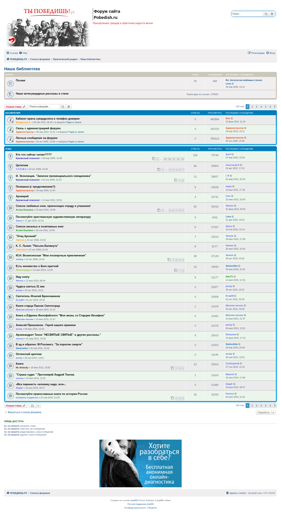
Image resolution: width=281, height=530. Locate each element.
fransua (230, 393)
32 (178, 159)
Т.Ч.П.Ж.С (21, 169)
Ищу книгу (22, 276)
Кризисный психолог (28, 158)
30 (169, 159)
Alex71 (229, 276)
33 (182, 159)
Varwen (229, 205)
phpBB (133, 500)
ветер (19, 290)
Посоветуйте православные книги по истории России (51, 393)
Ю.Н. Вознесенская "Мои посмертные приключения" (51, 255)
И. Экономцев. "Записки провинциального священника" (53, 175)
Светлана (21, 249)
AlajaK (19, 388)
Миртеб (230, 374)
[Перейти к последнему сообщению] (232, 118)
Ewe (228, 118)
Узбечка (20, 240)
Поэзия (20, 80)
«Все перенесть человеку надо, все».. (41, 384)
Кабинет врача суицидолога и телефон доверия (48, 118)
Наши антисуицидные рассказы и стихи (42, 93)
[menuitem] (23, 53)
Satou (19, 220)
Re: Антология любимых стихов (244, 80)
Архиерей (22, 196)
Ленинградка (23, 270)
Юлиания (231, 334)
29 (165, 159)
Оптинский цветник (29, 354)
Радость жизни (73, 122)
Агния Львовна (24, 210)
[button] (275, 106)
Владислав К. (23, 122)
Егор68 (20, 300)
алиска (20, 338)
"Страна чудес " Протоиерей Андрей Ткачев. (45, 374)
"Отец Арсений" (26, 236)
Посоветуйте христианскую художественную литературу (53, 216)
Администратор (25, 132)
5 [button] (265, 106)
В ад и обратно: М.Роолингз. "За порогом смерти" (49, 344)
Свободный (232, 363)
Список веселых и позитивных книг (40, 226)
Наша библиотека (22, 69)
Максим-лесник (24, 309)
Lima (228, 83)
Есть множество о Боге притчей (37, 266)
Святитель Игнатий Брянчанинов (38, 296)
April (228, 154)
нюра (229, 186)
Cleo (228, 196)
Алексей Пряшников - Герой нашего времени (46, 325)
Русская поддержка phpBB (141, 504)
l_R (227, 175)
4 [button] (261, 106)
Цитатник (22, 165)
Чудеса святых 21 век (30, 286)
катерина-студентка (27, 397)
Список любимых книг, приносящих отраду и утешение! (53, 205)
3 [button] (256, 106)
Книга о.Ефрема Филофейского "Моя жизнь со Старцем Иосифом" (60, 315)
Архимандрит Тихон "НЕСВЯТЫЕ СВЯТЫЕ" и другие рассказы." (58, 334)
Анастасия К (232, 165)
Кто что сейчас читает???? (34, 154)
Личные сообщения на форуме (36, 137)
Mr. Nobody (22, 367)
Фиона (19, 280)
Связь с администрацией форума (38, 128)
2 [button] (252, 106)
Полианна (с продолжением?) (35, 186)
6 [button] (270, 106)
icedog (19, 259)
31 (174, 159)
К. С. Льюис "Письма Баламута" (37, 245)
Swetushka (232, 266)
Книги (19, 363)
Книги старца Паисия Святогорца (38, 305)
